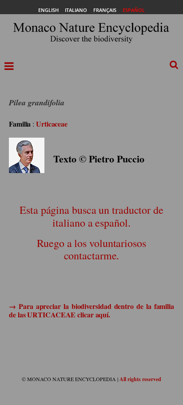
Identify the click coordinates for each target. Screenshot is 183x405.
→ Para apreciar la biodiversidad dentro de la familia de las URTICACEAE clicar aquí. (91, 310)
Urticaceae (52, 124)
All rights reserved (140, 379)
